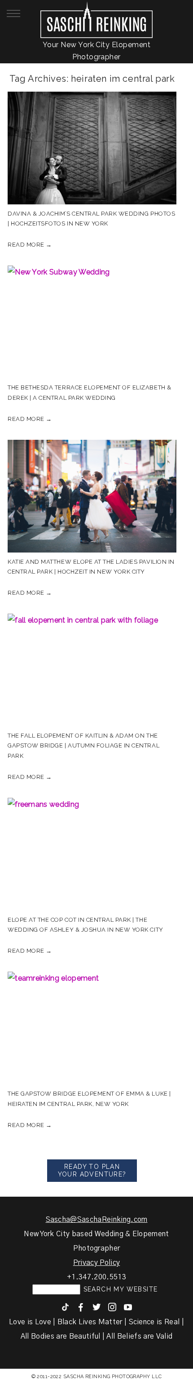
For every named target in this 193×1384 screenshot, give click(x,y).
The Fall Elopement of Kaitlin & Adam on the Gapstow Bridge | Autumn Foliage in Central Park (83, 745)
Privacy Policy (96, 1262)
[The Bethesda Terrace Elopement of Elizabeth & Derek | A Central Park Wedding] (92, 321)
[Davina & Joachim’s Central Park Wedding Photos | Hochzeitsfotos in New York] (92, 148)
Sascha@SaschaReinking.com (97, 1219)
